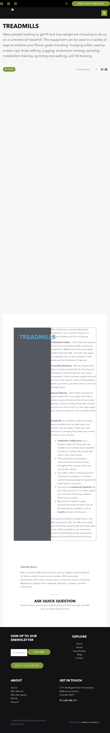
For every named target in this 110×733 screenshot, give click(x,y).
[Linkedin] (15, 3)
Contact (79, 658)
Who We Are (17, 691)
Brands (14, 698)
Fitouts (79, 647)
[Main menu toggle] (104, 13)
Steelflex (61, 512)
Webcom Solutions (90, 722)
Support (15, 702)
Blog (79, 654)
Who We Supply (19, 695)
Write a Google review (27, 665)
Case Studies (79, 651)
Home (79, 643)
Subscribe (39, 652)
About (14, 687)
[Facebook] (1, 3)
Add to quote (23, 121)
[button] (66, 3)
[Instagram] (8, 3)
